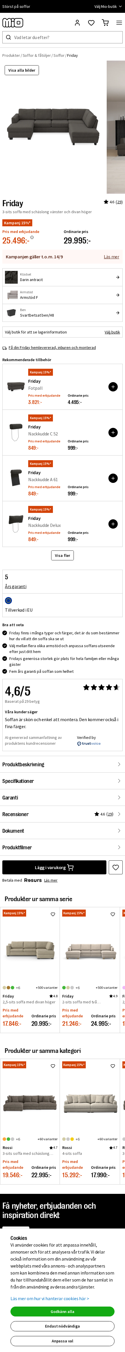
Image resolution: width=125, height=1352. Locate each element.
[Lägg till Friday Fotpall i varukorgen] (113, 386)
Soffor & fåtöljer (37, 55)
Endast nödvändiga (62, 1326)
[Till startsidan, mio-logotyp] (12, 22)
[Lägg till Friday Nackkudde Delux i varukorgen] (113, 524)
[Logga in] (77, 23)
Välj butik (112, 332)
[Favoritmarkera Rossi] (53, 1066)
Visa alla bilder (21, 70)
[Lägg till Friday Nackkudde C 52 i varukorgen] (113, 432)
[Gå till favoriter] (91, 23)
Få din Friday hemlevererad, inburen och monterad (52, 347)
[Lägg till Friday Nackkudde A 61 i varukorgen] (113, 478)
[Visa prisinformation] (32, 237)
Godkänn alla (62, 1311)
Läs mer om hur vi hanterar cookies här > (49, 1298)
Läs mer (111, 257)
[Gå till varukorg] (105, 23)
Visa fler (62, 555)
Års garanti (15, 586)
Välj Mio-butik (105, 6)
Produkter (11, 55)
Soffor (59, 55)
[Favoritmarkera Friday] (116, 867)
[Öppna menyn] (119, 23)
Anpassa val (62, 1341)
